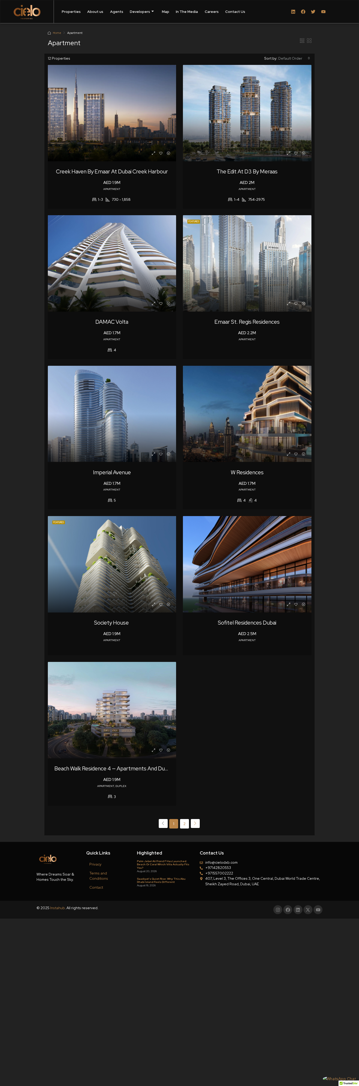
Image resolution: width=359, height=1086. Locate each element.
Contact (96, 887)
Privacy (95, 864)
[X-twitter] (308, 909)
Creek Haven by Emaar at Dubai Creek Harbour (112, 171)
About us (95, 11)
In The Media (187, 11)
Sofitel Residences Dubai (247, 622)
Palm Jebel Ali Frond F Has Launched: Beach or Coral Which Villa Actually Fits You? (163, 864)
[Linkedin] (293, 11)
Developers (140, 11)
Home (57, 33)
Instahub (57, 907)
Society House (112, 622)
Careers (212, 11)
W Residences (247, 472)
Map (165, 11)
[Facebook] (303, 11)
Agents (116, 11)
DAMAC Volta (111, 321)
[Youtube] (323, 11)
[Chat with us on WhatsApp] (339, 1079)
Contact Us (235, 11)
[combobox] (294, 58)
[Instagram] (277, 909)
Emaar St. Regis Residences (247, 321)
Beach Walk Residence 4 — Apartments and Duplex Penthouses (130, 768)
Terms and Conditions (98, 876)
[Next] (195, 823)
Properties (71, 11)
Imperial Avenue (112, 472)
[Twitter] (313, 11)
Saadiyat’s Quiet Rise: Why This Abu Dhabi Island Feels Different (161, 880)
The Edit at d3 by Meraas (247, 171)
